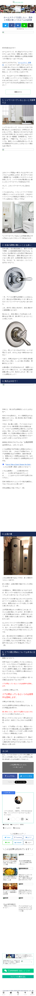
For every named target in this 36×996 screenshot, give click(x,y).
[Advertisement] (18, 509)
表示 (19, 92)
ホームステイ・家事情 (18, 824)
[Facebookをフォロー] (18, 819)
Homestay (17, 828)
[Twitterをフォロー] (13, 819)
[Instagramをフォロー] (22, 819)
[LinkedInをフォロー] (27, 819)
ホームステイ (7, 828)
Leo (18, 808)
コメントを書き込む (18, 977)
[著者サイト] (8, 819)
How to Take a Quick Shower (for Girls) (18, 464)
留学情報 (6, 824)
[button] (31, 486)
